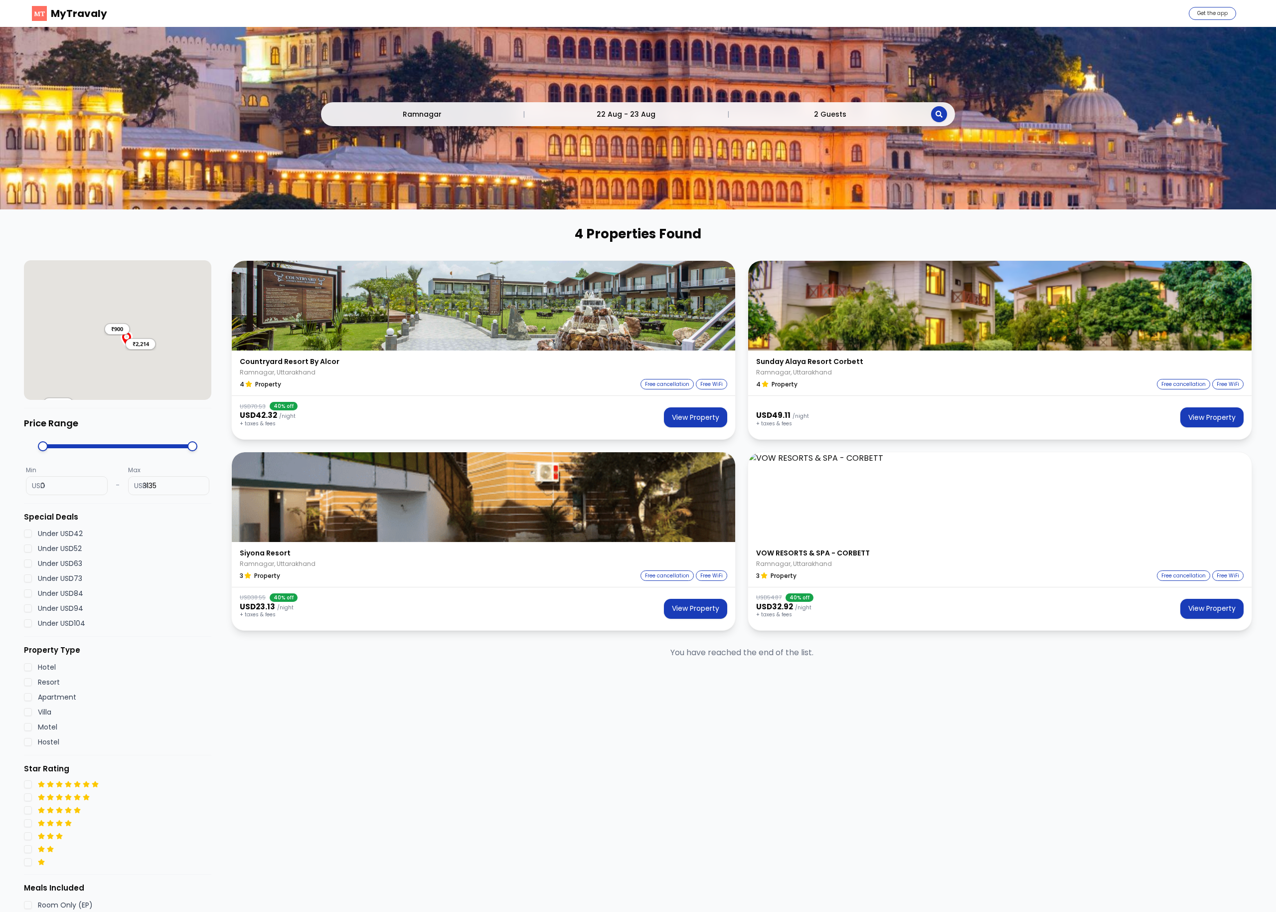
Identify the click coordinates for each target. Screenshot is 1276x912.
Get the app (1212, 13)
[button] (117, 329)
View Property (695, 417)
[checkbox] (28, 534)
